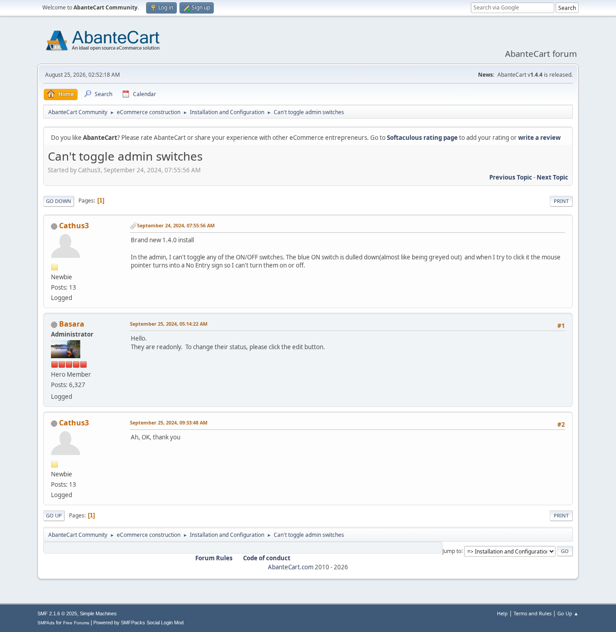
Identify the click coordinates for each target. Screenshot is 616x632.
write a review (539, 138)
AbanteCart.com (290, 567)
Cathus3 (74, 226)
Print (561, 201)
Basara (71, 324)
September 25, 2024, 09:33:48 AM (168, 422)
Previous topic (510, 177)
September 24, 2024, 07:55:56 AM (176, 225)
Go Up (54, 515)
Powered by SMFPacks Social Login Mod (138, 622)
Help (502, 613)
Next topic (552, 177)
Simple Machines (98, 613)
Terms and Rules (533, 613)
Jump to (451, 550)
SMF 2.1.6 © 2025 (57, 613)
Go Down (58, 201)
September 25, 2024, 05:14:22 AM (168, 323)
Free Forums (76, 622)
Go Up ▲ (568, 613)
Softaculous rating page (422, 138)
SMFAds (46, 622)
